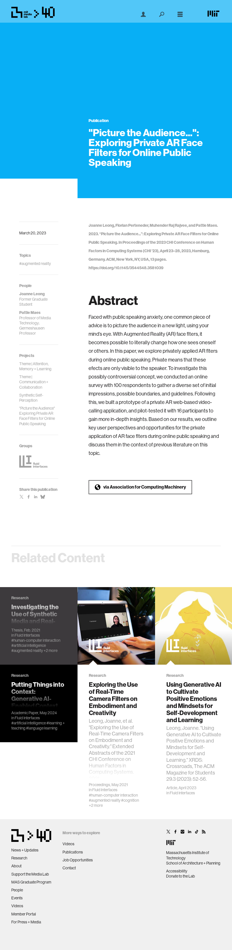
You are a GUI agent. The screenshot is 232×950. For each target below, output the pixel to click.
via (144, 487)
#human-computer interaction (35, 640)
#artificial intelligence (28, 645)
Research (19, 858)
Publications (73, 852)
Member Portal (23, 914)
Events (17, 898)
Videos (17, 906)
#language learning (41, 728)
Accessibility (176, 871)
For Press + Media (26, 922)
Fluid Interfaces (27, 635)
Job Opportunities (78, 860)
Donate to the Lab (180, 876)
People (17, 890)
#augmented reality (27, 650)
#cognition (130, 800)
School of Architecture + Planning (193, 863)
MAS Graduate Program (31, 882)
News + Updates (24, 850)
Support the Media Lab (30, 874)
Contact (69, 868)
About (16, 866)
